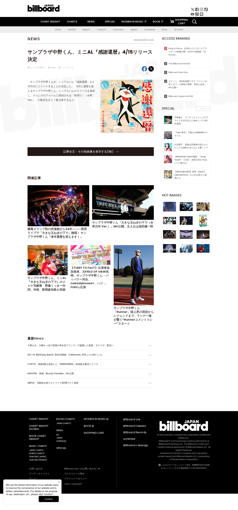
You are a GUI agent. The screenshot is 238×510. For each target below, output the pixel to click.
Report (86, 29)
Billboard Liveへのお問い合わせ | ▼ (82, 468)
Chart (58, 29)
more (203, 108)
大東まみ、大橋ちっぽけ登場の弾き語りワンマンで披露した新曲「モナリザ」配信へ (71, 345)
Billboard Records (134, 432)
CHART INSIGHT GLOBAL (39, 428)
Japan (133, 29)
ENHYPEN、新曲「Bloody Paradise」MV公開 (51, 373)
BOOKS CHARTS (65, 419)
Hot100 (72, 29)
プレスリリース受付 (74, 473)
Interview (118, 29)
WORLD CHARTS (36, 453)
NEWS (91, 21)
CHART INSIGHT (50, 21)
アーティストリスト (39, 473)
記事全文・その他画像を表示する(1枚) (88, 151)
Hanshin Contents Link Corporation (182, 434)
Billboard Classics (134, 426)
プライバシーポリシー (75, 478)
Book (164, 29)
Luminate (129, 439)
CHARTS (72, 21)
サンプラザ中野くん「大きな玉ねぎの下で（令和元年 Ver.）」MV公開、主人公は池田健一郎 (122, 224)
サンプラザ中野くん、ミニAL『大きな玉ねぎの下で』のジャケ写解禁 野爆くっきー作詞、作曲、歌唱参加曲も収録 (47, 284)
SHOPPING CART (94, 433)
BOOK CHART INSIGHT (37, 438)
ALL (57, 434)
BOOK (156, 21)
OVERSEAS (61, 441)
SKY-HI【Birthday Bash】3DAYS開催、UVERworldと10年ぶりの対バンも (65, 354)
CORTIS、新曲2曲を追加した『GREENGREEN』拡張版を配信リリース (63, 364)
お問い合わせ (36, 468)
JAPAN (59, 437)
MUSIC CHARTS (38, 446)
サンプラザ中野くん (38, 67)
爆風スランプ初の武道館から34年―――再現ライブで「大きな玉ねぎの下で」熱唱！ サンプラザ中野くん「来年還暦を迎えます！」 (57, 233)
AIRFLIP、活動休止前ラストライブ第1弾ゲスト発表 (53, 382)
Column (101, 29)
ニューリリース (67, 67)
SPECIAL (110, 21)
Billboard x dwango (135, 445)
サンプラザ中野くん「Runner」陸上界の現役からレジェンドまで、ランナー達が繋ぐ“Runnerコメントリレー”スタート (134, 315)
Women (178, 29)
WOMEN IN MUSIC (132, 21)
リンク (32, 478)
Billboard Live (131, 419)
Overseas (149, 29)
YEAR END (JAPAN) (37, 456)
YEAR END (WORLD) (38, 459)
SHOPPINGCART (181, 21)
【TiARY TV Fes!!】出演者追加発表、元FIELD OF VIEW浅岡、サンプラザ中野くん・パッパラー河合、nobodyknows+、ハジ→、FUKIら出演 (90, 277)
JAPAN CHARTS (36, 450)
